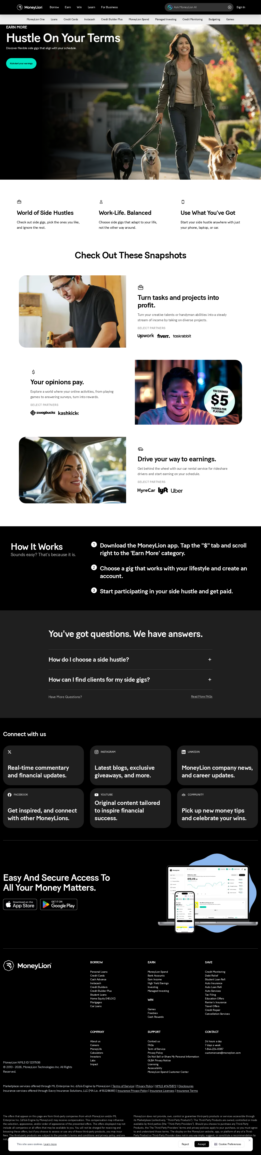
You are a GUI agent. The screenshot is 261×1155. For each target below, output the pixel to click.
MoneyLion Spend (158, 971)
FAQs (151, 1045)
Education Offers (214, 998)
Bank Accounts (156, 975)
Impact (94, 1064)
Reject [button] (185, 1144)
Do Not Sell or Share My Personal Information (173, 1056)
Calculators (96, 1052)
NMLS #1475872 (165, 1086)
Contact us (154, 1041)
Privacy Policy (155, 1052)
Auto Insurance (213, 983)
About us (95, 1041)
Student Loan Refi (215, 979)
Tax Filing (210, 994)
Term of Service (156, 1049)
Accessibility (155, 1068)
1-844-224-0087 (214, 1049)
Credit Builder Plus (101, 991)
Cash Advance (98, 979)
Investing (153, 987)
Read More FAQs (201, 696)
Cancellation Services (217, 1013)
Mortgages (96, 1002)
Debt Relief (211, 975)
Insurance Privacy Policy (133, 1091)
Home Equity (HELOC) (103, 998)
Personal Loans (98, 971)
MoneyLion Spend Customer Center (168, 1072)
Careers (94, 1045)
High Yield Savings (158, 983)
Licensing (153, 1064)
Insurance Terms (187, 1091)
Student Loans (98, 994)
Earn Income (155, 979)
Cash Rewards (156, 1017)
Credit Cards (97, 975)
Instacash (95, 983)
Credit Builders (99, 987)
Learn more (50, 1144)
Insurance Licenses (162, 1091)
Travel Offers (212, 1006)
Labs (92, 1060)
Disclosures (186, 1086)
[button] (227, 1144)
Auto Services (213, 991)
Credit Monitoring (215, 971)
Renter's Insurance (215, 1002)
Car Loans (95, 1006)
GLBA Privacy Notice (159, 1060)
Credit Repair (212, 1010)
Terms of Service (123, 1086)
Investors (95, 1056)
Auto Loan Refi (213, 987)
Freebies (153, 1013)
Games (152, 1009)
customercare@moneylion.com (223, 1052)
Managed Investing (158, 991)
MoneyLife (96, 1049)
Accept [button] (202, 1144)
